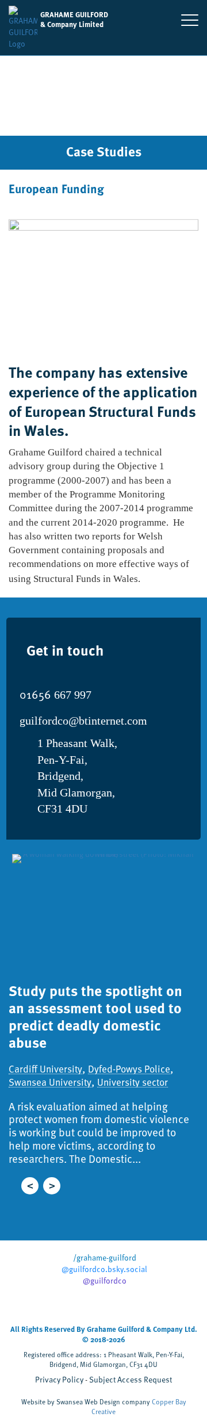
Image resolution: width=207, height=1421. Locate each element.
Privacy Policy (59, 1379)
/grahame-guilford (103, 1257)
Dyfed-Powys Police (129, 1069)
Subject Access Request (130, 1379)
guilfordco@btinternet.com (83, 720)
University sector (132, 1082)
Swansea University (50, 1082)
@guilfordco (103, 1280)
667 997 (55, 694)
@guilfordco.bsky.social (103, 1269)
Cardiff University (45, 1069)
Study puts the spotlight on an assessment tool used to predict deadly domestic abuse (95, 1016)
